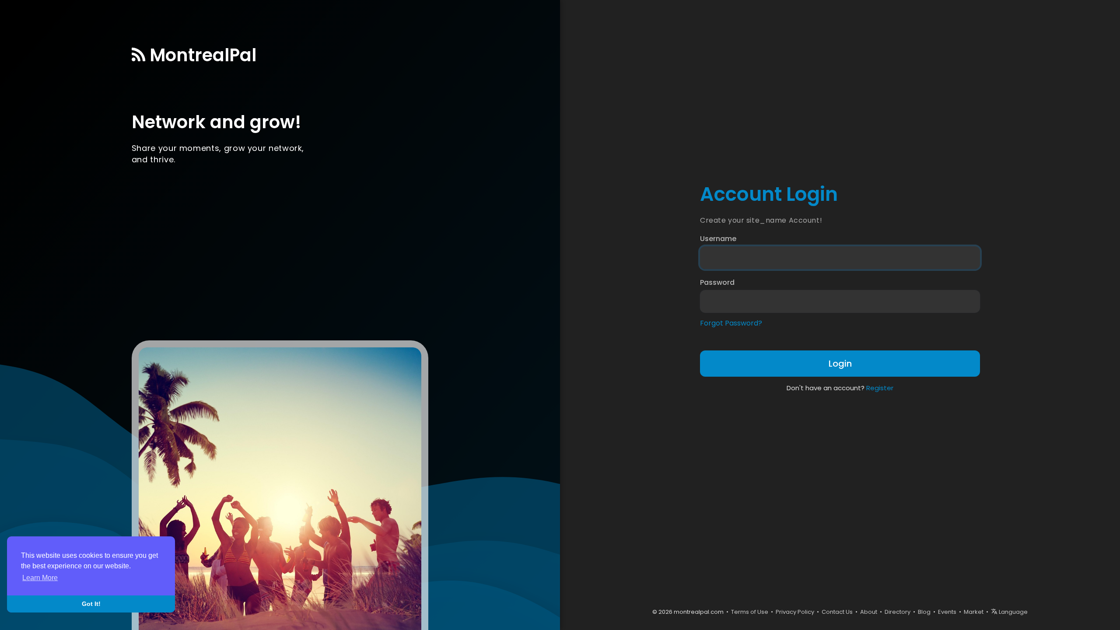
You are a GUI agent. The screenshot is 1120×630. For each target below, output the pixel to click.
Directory (897, 612)
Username (718, 239)
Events (947, 612)
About (868, 612)
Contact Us (837, 612)
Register (879, 387)
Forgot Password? (731, 323)
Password (717, 282)
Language (1013, 612)
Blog (924, 612)
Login (840, 363)
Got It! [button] (91, 603)
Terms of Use (749, 612)
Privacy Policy (795, 612)
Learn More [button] (40, 577)
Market (974, 612)
